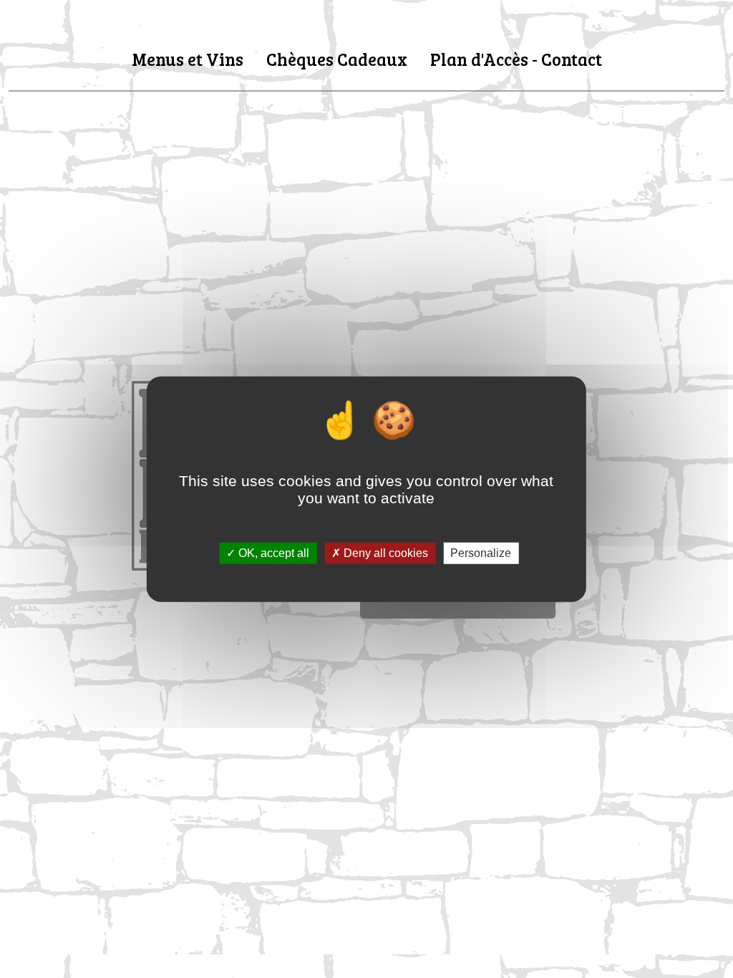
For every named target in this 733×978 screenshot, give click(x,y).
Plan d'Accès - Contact (516, 59)
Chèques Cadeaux (336, 59)
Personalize (480, 553)
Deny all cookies (384, 553)
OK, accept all (272, 553)
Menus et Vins (187, 59)
